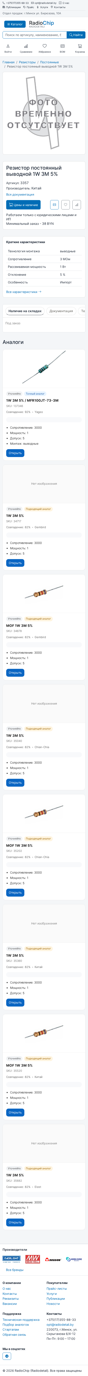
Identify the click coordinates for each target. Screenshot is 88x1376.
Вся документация (20, 194)
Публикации (13, 7)
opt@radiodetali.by (45, 3)
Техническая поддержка (21, 1319)
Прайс (30, 7)
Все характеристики (22, 292)
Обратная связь (14, 1334)
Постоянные (49, 62)
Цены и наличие (25, 205)
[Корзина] (80, 46)
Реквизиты (11, 1298)
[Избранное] (44, 46)
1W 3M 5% (15, 515)
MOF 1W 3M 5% (19, 625)
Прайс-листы (57, 1288)
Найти (77, 35)
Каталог (16, 24)
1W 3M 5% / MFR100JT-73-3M (32, 400)
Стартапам (11, 1329)
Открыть (15, 453)
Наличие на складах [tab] (25, 311)
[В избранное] (65, 204)
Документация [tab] (61, 311)
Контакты (60, 7)
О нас (66, 3)
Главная (9, 62)
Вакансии (10, 1303)
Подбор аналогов (16, 1324)
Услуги (44, 7)
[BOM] (62, 46)
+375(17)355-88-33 (17, 3)
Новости (53, 1303)
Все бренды (14, 1270)
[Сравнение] (26, 46)
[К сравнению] (76, 204)
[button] (8, 46)
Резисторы (27, 62)
